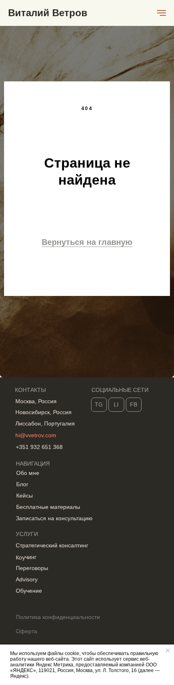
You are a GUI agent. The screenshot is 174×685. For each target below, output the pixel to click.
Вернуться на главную (87, 395)
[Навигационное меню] (161, 13)
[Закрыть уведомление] (168, 651)
